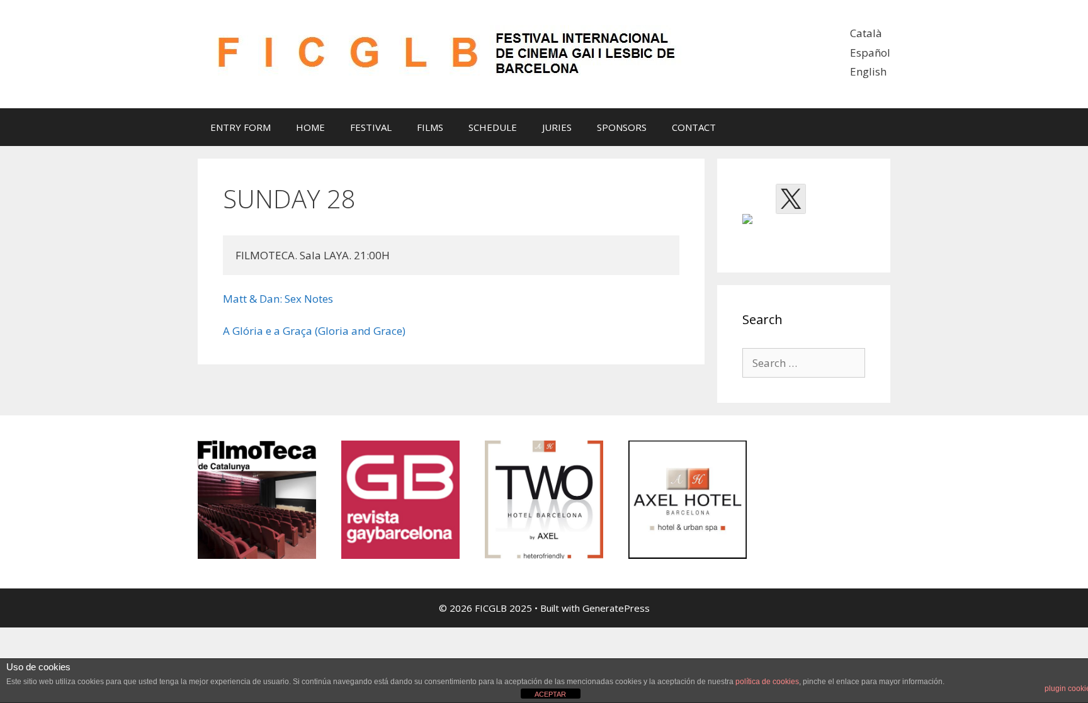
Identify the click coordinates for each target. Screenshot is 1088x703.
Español (870, 52)
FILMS (430, 127)
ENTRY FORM (240, 127)
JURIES (557, 127)
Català (866, 33)
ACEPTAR (550, 694)
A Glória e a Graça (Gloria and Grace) (314, 330)
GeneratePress (616, 608)
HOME (310, 127)
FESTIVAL (371, 127)
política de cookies (767, 681)
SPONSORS (622, 127)
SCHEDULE (492, 127)
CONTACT (694, 127)
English (868, 71)
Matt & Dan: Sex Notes (278, 298)
